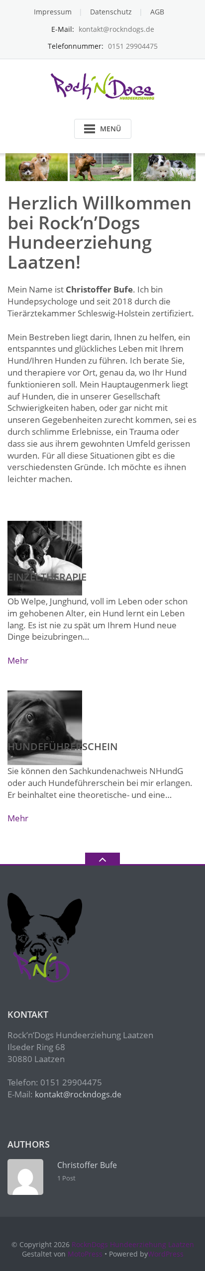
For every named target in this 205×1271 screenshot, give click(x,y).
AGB (157, 11)
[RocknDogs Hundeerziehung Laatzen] (103, 86)
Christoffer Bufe (87, 1165)
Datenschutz (111, 11)
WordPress (166, 1254)
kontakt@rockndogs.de (78, 1094)
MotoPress (85, 1254)
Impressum (53, 11)
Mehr (17, 660)
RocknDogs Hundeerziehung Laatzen (133, 1244)
